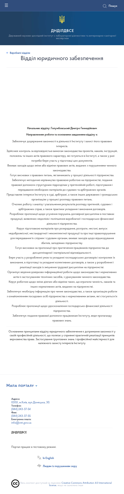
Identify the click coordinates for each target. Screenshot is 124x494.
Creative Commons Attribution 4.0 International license (80, 484)
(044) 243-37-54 (21, 409)
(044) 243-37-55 (21, 416)
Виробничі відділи (20, 53)
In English (48, 458)
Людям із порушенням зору (60, 466)
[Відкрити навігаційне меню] (6, 5)
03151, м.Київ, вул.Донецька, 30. (30, 402)
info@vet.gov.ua (21, 423)
